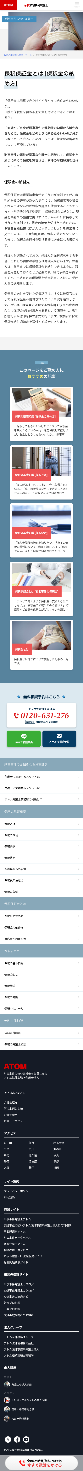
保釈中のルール (13, 1008)
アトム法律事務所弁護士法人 (21, 1349)
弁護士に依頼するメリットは (22, 788)
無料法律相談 (12, 1033)
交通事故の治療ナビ (16, 1296)
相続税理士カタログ (16, 1250)
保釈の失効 (11, 891)
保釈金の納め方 (13, 927)
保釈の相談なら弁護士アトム (18, 54)
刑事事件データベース (17, 1237)
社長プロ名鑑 (12, 1303)
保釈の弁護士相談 (15, 1044)
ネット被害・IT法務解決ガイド (23, 1256)
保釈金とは (11, 974)
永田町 (8, 1143)
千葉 (6, 1149)
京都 (56, 1161)
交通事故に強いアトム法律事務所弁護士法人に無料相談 (37, 1225)
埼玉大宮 (58, 1143)
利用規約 (9, 1197)
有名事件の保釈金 (15, 939)
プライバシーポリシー (17, 1191)
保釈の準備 (11, 835)
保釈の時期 (11, 997)
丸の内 (57, 1149)
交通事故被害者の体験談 (19, 1315)
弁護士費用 (10, 1115)
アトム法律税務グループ (18, 1337)
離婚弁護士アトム (14, 1244)
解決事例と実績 (13, 1108)
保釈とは (9, 824)
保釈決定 (9, 858)
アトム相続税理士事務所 (19, 1355)
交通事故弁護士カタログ (19, 1290)
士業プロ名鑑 (12, 1309)
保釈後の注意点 (13, 880)
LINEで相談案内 (24, 742)
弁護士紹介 (10, 1102)
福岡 (56, 1167)
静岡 (6, 1161)
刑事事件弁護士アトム (17, 1219)
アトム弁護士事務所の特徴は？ (23, 799)
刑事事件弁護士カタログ (19, 1284)
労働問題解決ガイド (16, 1262)
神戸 (31, 1167)
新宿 (6, 1155)
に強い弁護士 (36, 5)
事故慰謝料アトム (14, 1231)
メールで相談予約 (59, 741)
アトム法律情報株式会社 (19, 1343)
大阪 (6, 1167)
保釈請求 (9, 846)
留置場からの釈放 (15, 869)
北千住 (33, 1155)
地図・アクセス (13, 1121)
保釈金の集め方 (13, 916)
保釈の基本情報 (13, 963)
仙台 (31, 1143)
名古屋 (33, 1161)
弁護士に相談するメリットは (22, 776)
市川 (31, 1149)
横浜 (56, 1155)
